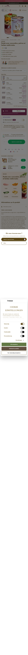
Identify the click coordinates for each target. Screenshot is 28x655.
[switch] (22, 328)
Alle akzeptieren (14, 344)
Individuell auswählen (14, 348)
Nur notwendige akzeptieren (14, 352)
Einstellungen (19, 340)
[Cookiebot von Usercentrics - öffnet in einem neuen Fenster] (7, 301)
